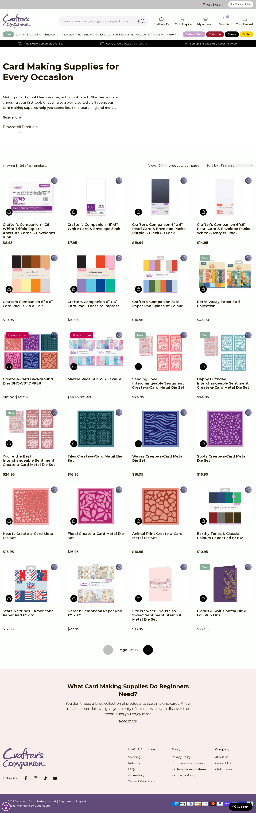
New (8, 34)
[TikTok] (45, 778)
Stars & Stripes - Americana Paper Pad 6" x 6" (28, 613)
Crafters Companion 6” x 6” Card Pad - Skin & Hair (28, 304)
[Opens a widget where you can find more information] (240, 807)
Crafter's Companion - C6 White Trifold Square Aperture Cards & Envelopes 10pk (29, 231)
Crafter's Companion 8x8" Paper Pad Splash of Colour (157, 304)
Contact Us (242, 4)
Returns (134, 763)
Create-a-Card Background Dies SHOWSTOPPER (28, 381)
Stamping (83, 34)
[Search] (143, 21)
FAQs (131, 769)
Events (232, 34)
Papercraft (67, 34)
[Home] (17, 21)
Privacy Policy (181, 757)
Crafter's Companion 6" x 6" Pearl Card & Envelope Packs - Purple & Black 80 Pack (160, 229)
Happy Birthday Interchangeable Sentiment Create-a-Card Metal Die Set (223, 383)
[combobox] (103, 21)
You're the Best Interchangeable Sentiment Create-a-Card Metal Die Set (29, 460)
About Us (221, 757)
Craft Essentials (102, 34)
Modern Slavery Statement (191, 769)
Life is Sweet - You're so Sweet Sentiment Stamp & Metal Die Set (156, 615)
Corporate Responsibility (188, 763)
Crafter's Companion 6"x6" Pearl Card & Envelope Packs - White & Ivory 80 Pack (225, 229)
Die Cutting (34, 34)
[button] (138, 21)
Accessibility (136, 775)
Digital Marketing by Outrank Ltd (29, 805)
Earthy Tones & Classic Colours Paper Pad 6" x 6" (220, 536)
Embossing (51, 34)
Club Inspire (223, 769)
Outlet (246, 34)
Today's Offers (194, 34)
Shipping (134, 757)
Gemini (19, 34)
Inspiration (172, 34)
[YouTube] (55, 778)
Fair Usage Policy (183, 775)
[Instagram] (35, 778)
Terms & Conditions (141, 781)
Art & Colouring (123, 34)
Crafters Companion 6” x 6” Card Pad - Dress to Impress (93, 304)
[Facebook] (26, 778)
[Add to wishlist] (54, 180)
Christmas (215, 34)
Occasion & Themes (148, 34)
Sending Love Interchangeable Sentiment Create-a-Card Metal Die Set (158, 383)
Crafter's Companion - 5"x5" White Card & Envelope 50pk (94, 227)
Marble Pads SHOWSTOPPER (94, 379)
